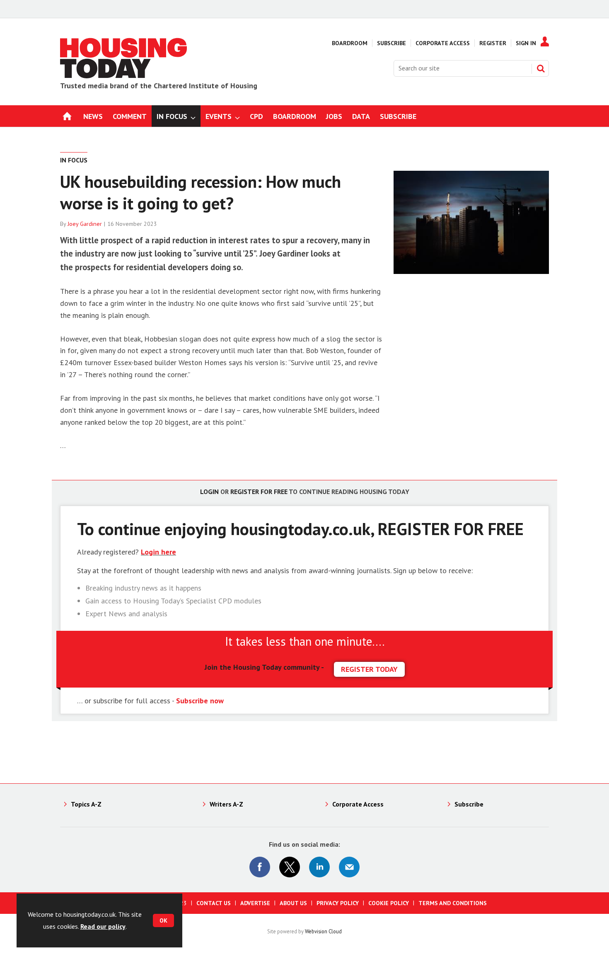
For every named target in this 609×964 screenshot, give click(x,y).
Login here (158, 552)
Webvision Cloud (323, 931)
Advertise (255, 903)
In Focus (73, 160)
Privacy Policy (338, 903)
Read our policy (103, 926)
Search (540, 68)
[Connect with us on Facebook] (260, 867)
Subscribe (391, 43)
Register (492, 43)
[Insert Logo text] (124, 76)
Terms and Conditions (452, 903)
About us (293, 903)
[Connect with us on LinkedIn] (319, 867)
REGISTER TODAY (369, 669)
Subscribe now (200, 700)
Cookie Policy (388, 903)
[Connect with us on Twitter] (289, 867)
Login (209, 491)
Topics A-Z (86, 804)
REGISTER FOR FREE (451, 529)
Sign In (526, 43)
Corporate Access (443, 43)
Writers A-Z (226, 804)
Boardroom (349, 43)
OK (163, 920)
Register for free (259, 491)
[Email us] (349, 867)
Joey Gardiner (85, 224)
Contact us (213, 903)
